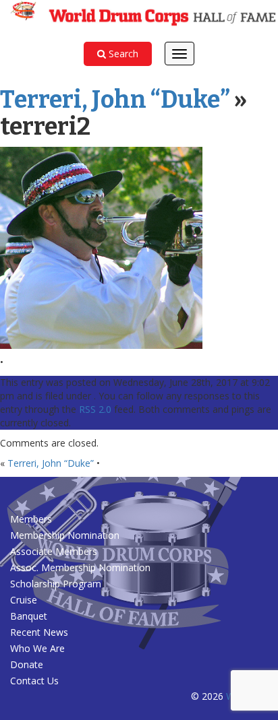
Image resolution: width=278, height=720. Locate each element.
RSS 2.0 (95, 409)
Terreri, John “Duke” (115, 99)
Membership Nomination (64, 535)
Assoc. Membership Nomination (80, 567)
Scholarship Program (55, 583)
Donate (26, 664)
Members (31, 519)
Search (122, 53)
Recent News (39, 632)
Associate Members (53, 551)
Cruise (23, 599)
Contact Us (34, 680)
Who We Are (37, 648)
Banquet (28, 616)
